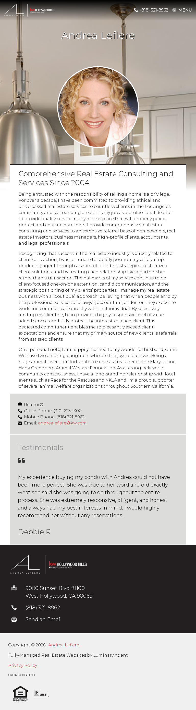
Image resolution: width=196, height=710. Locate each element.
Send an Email (44, 635)
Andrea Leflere (63, 660)
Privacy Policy (22, 680)
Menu (185, 10)
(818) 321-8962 (43, 623)
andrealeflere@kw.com (62, 423)
